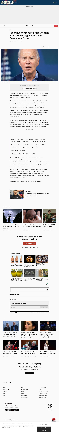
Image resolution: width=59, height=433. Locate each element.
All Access (5, 391)
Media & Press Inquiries (43, 391)
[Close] (57, 427)
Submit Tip (29, 372)
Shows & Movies (6, 389)
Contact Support (24, 395)
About (22, 387)
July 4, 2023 (31, 154)
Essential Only (44, 427)
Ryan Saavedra (13, 41)
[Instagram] (10, 420)
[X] (7, 420)
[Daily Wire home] (29, 25)
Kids (4, 395)
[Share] (48, 46)
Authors (22, 391)
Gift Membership (24, 397)
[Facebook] (4, 420)
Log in (36, 247)
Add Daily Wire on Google (30, 88)
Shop (4, 393)
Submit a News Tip (42, 397)
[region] (29, 427)
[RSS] (17, 420)
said (27, 107)
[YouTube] (14, 420)
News (4, 387)
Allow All (44, 430)
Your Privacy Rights (43, 387)
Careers (22, 393)
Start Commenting (29, 243)
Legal (40, 389)
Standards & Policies (43, 395)
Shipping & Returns (43, 393)
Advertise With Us (24, 389)
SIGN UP (56, 25)
